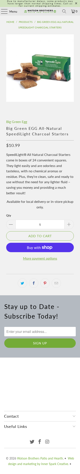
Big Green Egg (16, 122)
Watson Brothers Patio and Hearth (40, 458)
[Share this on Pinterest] (45, 283)
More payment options (40, 258)
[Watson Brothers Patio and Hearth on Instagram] (47, 442)
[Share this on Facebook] (33, 283)
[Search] (64, 11)
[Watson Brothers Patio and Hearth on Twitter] (32, 442)
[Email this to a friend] (56, 283)
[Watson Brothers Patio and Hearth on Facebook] (40, 442)
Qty (8, 215)
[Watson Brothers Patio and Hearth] (40, 11)
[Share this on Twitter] (22, 283)
